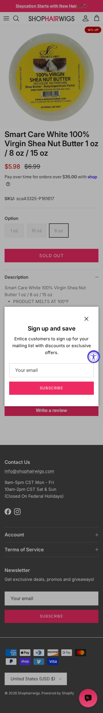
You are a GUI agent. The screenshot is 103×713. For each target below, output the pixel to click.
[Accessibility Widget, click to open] (93, 356)
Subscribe (51, 388)
